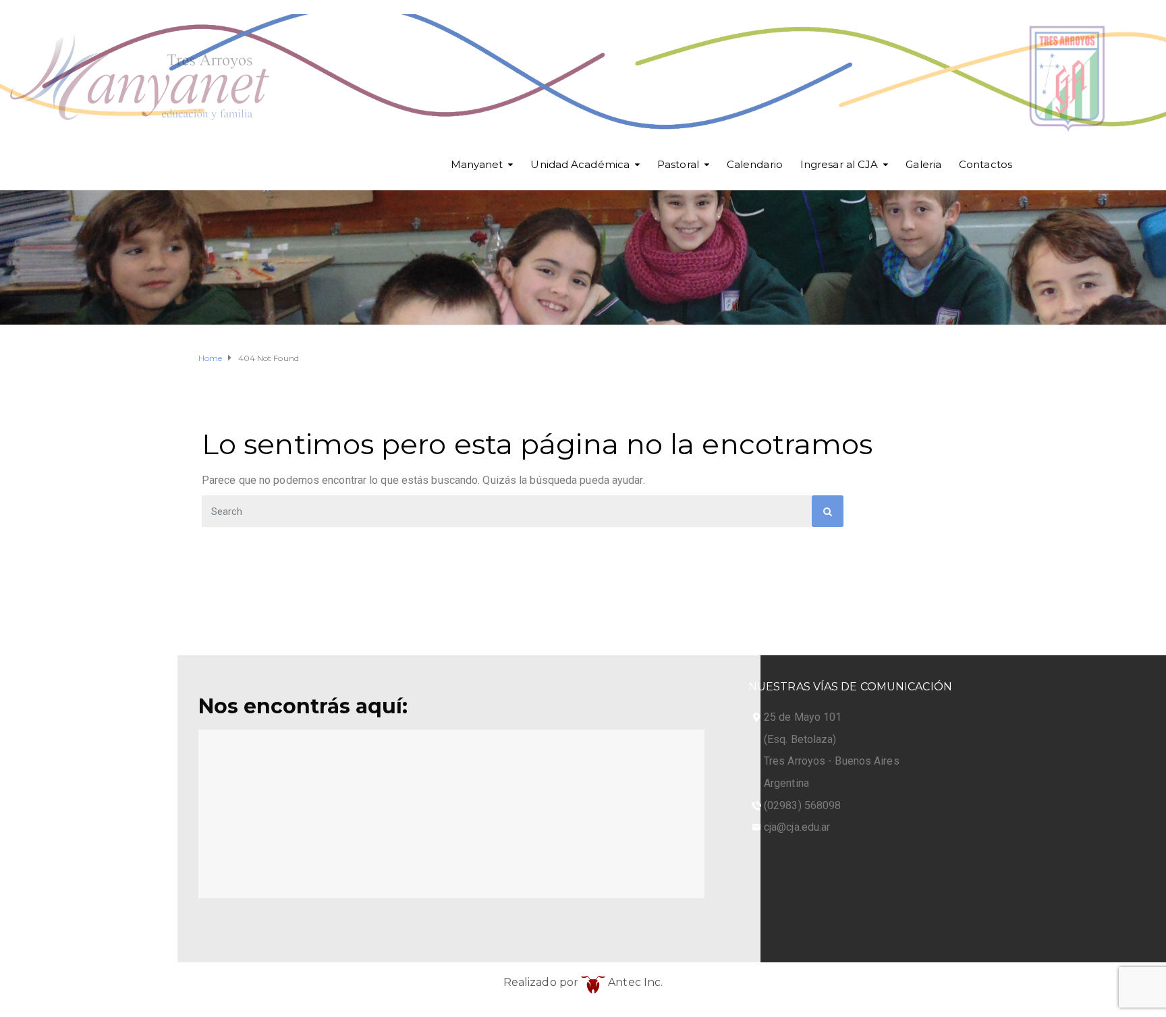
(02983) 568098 (802, 805)
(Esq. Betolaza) (800, 739)
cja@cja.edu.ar (797, 827)
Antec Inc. (634, 982)
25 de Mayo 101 (802, 717)
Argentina (786, 783)
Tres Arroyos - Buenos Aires (831, 760)
